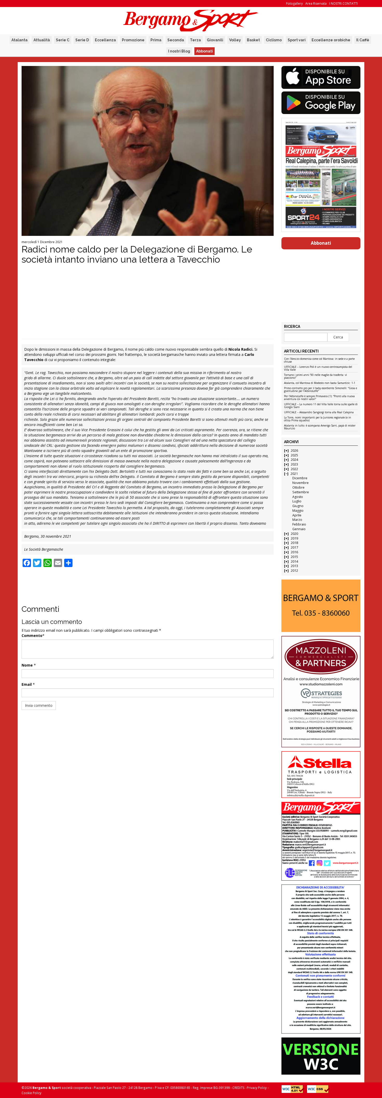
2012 (294, 570)
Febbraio (299, 524)
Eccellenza (105, 40)
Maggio (298, 510)
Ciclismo (274, 40)
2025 (294, 455)
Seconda (175, 40)
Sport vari (297, 40)
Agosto (297, 497)
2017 (294, 547)
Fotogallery (294, 3)
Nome (27, 665)
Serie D (82, 40)
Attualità (42, 40)
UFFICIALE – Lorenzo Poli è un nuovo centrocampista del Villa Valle (318, 368)
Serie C (62, 40)
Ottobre (298, 487)
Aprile (296, 515)
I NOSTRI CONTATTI (343, 3)
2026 (294, 450)
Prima (155, 40)
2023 (294, 464)
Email (27, 684)
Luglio (296, 501)
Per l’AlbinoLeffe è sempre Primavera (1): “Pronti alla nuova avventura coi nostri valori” (319, 398)
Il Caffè (362, 40)
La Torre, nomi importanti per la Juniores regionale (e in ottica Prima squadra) (317, 419)
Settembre (300, 492)
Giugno (298, 506)
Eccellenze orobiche (331, 40)
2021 (294, 473)
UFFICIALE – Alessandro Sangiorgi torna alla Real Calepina (319, 412)
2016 (294, 552)
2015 (294, 557)
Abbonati (204, 51)
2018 (294, 543)
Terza (195, 40)
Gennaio (299, 529)
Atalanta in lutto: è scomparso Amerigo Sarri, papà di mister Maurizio (319, 427)
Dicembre (299, 478)
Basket (253, 40)
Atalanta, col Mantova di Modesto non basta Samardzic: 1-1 (319, 383)
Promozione (133, 40)
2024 (294, 459)
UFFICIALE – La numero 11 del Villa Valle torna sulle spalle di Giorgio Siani (321, 406)
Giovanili (215, 40)
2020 (294, 533)
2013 (294, 566)
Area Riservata (316, 3)
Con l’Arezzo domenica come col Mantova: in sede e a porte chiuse (319, 360)
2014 (294, 561)
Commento (32, 635)
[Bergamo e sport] (320, 606)
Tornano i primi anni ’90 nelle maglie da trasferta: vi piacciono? (315, 377)
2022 (294, 469)
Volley (235, 40)
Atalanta (19, 40)
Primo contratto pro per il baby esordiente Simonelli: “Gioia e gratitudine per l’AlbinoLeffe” (320, 390)
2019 (294, 538)
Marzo (297, 519)
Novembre (300, 483)
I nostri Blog (179, 51)
